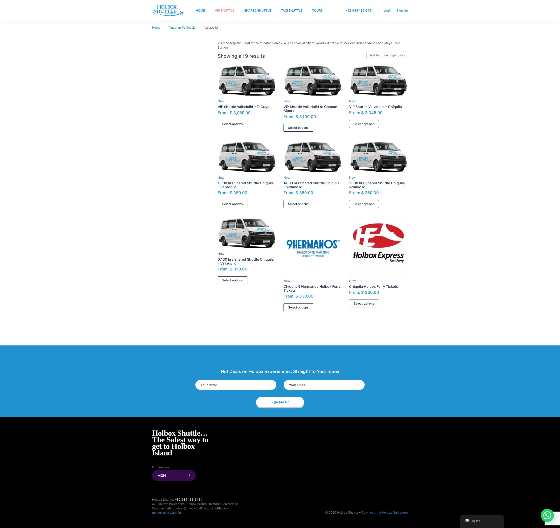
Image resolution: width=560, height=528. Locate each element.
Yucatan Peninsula (182, 27)
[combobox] (174, 475)
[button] (547, 515)
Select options (232, 124)
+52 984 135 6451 (359, 10)
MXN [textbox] (162, 475)
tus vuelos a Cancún (166, 512)
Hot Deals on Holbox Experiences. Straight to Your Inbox (280, 371)
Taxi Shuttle (292, 10)
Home (200, 10)
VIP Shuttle (224, 10)
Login (387, 10)
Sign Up (402, 10)
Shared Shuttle (257, 10)
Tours (317, 10)
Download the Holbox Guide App (384, 512)
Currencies (161, 467)
